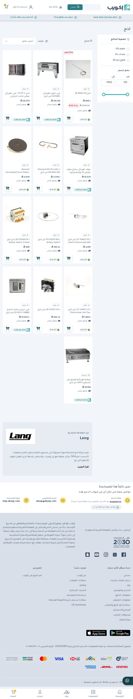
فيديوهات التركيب (121, 615)
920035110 (115, 502)
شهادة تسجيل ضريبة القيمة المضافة (67, 600)
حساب (40, 696)
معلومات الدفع (123, 595)
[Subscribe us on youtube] (98, 555)
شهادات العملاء (78, 580)
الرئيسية (120, 696)
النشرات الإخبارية (78, 590)
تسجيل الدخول (20, 7)
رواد (66, 696)
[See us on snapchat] (89, 555)
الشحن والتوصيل (121, 590)
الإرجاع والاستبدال (121, 610)
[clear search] (84, 7)
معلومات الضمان (121, 600)
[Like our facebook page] (125, 555)
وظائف (82, 585)
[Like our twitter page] (117, 555)
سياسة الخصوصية (76, 595)
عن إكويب (81, 575)
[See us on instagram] (108, 555)
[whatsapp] (127, 681)
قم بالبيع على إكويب (32, 575)
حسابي (127, 575)
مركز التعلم (124, 620)
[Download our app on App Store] (96, 634)
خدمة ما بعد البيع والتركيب (117, 605)
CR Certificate (79, 605)
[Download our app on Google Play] (120, 634)
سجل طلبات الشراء (120, 580)
